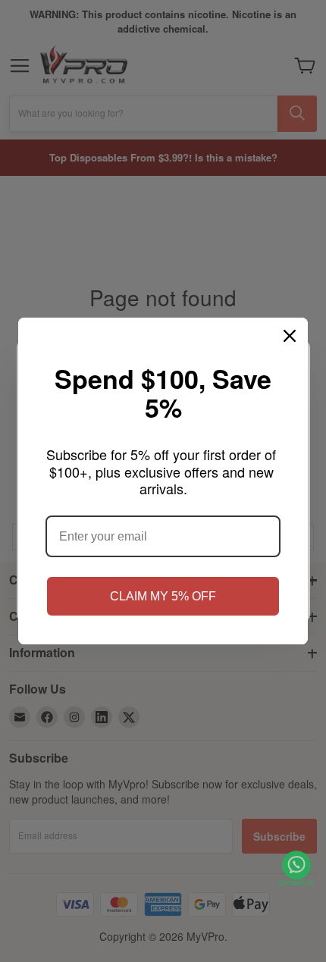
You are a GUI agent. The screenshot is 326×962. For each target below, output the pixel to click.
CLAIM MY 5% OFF (163, 596)
